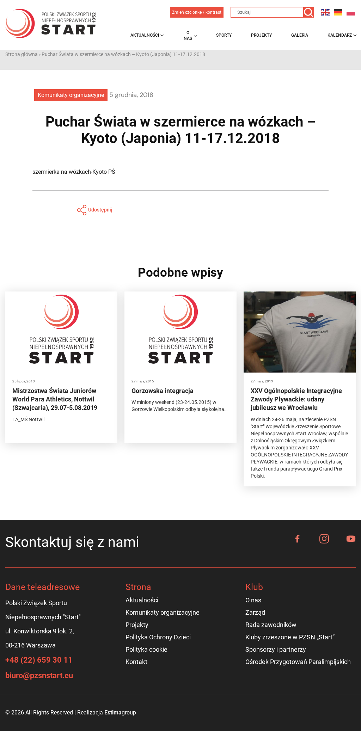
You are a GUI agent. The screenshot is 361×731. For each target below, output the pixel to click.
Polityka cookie (146, 649)
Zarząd (255, 612)
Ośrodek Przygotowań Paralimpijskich (298, 661)
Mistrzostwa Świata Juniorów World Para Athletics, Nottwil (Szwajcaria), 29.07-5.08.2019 (54, 399)
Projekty (261, 35)
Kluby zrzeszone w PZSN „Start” (290, 637)
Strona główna (21, 54)
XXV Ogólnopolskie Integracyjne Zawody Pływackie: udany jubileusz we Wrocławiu (296, 399)
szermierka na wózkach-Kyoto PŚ (73, 171)
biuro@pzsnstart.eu (39, 675)
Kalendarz (340, 35)
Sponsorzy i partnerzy (275, 649)
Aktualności (144, 35)
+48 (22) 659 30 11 (39, 660)
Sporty (224, 35)
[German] (338, 12)
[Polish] (351, 12)
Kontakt (136, 661)
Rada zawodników (270, 624)
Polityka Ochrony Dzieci (158, 637)
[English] (325, 12)
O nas (188, 35)
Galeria (299, 35)
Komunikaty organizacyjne (71, 95)
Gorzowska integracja (162, 390)
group (120, 712)
